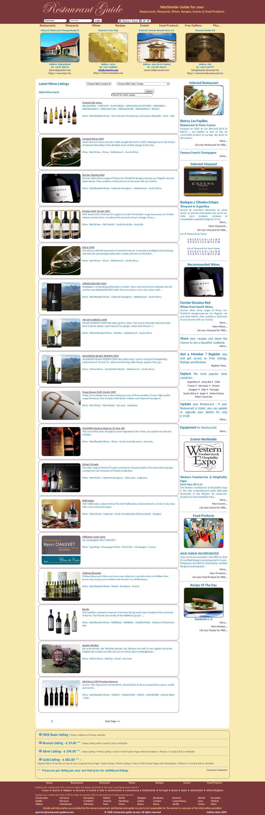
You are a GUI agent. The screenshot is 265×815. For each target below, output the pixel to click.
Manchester (66, 804)
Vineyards (104, 783)
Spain (184, 790)
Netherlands (148, 790)
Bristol (201, 798)
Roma (156, 804)
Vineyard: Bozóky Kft (205, 30)
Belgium (67, 790)
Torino (201, 804)
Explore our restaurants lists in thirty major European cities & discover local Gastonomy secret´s (85, 795)
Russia (174, 790)
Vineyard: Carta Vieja (108, 30)
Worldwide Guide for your (182, 7)
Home (49, 783)
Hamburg (123, 801)
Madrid (214, 801)
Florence (64, 801)
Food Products (214, 783)
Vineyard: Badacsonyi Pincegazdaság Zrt (60, 30)
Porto (122, 804)
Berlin (122, 798)
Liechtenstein (114, 790)
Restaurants (77, 783)
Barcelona (89, 798)
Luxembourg (132, 790)
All (219, 242)
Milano (39, 804)
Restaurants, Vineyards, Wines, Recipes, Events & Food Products (182, 11)
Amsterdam (42, 798)
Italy (102, 790)
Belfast (106, 798)
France (45, 790)
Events (187, 783)
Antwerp (64, 798)
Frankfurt (89, 801)
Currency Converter (217, 770)
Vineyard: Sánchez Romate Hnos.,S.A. (157, 30)
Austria (56, 790)
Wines (132, 783)
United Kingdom (214, 790)
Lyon (200, 801)
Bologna (141, 798)
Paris (105, 804)
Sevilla (175, 804)
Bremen (176, 798)
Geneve (107, 801)
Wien (214, 804)
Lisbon (140, 801)
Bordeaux (158, 798)
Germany (80, 790)
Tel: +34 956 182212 (157, 67)
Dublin (39, 801)
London (157, 801)
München (89, 804)
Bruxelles (216, 798)
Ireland (92, 790)
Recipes (160, 783)
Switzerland (196, 790)
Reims (140, 804)
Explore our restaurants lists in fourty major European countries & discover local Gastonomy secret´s (87, 787)
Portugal (163, 790)
